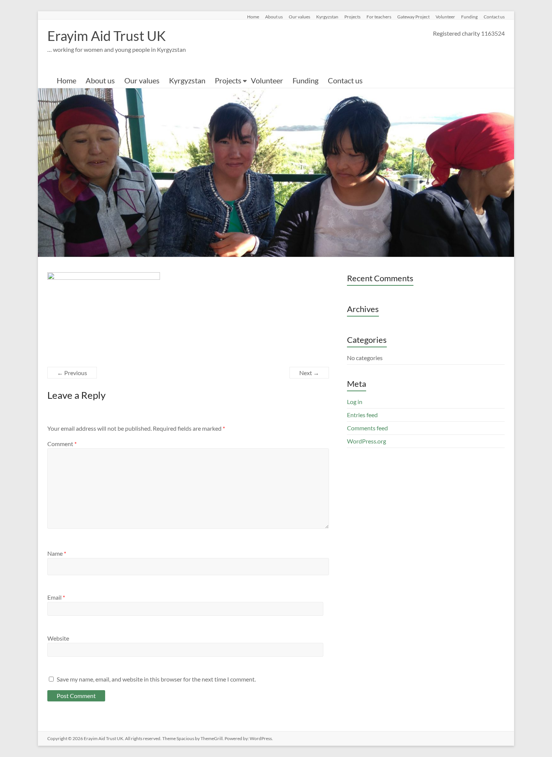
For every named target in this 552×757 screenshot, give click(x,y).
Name (56, 553)
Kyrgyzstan (327, 16)
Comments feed (367, 427)
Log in (354, 401)
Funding (469, 16)
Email (56, 597)
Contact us (494, 16)
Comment (62, 443)
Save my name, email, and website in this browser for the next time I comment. (156, 679)
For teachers (378, 16)
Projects (352, 16)
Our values (299, 16)
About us (274, 16)
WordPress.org (366, 441)
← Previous (72, 372)
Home (253, 16)
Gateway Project (413, 16)
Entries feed (362, 414)
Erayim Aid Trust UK (106, 35)
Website (58, 638)
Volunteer (445, 16)
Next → (309, 372)
